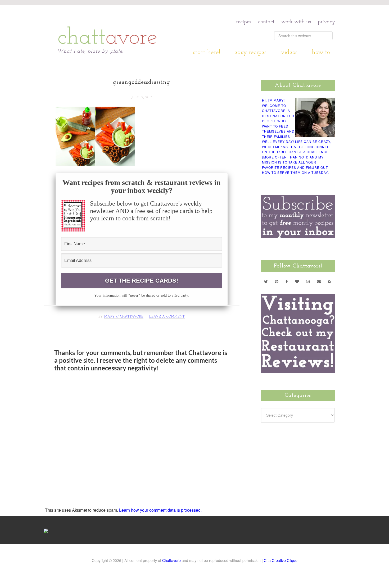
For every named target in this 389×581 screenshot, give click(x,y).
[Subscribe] (329, 281)
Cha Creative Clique (280, 560)
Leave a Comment (167, 316)
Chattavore (107, 26)
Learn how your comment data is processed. (160, 510)
